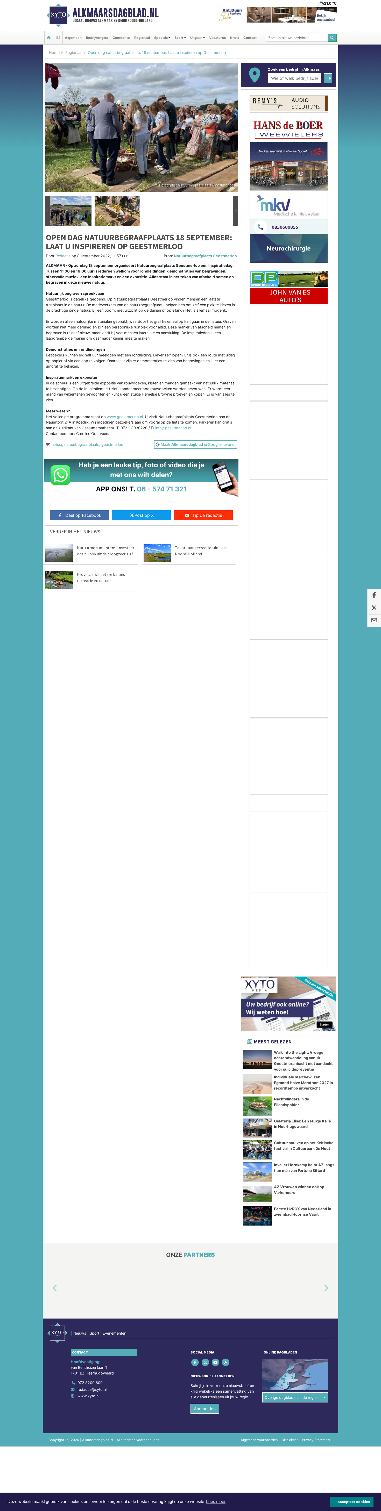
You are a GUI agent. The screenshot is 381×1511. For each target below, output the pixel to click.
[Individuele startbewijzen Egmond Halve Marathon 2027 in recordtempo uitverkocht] (257, 1084)
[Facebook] (195, 1362)
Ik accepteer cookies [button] (352, 1502)
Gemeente (121, 38)
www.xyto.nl (88, 1396)
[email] (374, 621)
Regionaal (142, 38)
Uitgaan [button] (196, 38)
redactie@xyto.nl (92, 1389)
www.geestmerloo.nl (125, 416)
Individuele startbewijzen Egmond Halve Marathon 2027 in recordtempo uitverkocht (303, 1082)
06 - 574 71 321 (162, 489)
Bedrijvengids (97, 38)
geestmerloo (112, 444)
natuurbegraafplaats (81, 444)
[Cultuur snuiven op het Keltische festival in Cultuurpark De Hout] (257, 1150)
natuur (57, 444)
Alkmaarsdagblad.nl (116, 13)
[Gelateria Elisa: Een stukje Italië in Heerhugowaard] (257, 1128)
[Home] (49, 37)
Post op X (144, 515)
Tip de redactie (207, 515)
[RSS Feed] (226, 1362)
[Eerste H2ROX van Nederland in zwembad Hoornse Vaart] (257, 1216)
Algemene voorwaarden (259, 1440)
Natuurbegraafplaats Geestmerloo (205, 256)
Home (54, 52)
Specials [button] (161, 38)
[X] (206, 1362)
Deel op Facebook (83, 515)
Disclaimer (290, 1440)
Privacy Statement (316, 1440)
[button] (47, 211)
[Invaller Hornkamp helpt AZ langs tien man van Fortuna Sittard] (257, 1172)
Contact (250, 38)
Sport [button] (178, 38)
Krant (234, 38)
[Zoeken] (332, 38)
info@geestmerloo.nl (173, 428)
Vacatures (217, 38)
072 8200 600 (90, 1383)
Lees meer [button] (215, 1501)
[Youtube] (216, 1362)
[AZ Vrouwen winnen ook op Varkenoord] (257, 1194)
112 (57, 38)
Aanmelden (205, 1409)
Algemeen (73, 38)
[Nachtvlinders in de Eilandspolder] (257, 1106)
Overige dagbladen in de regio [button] (291, 1397)
